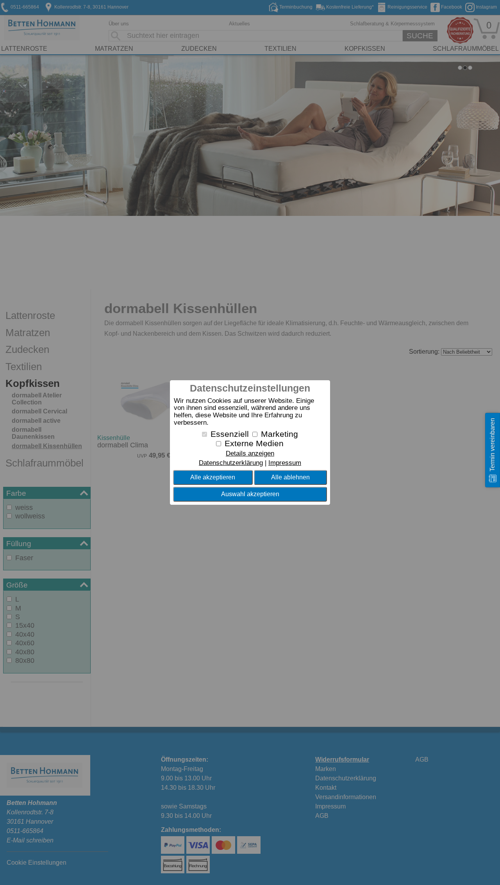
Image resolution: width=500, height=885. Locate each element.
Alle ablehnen (290, 477)
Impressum (284, 463)
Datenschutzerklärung (231, 463)
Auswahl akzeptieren (250, 494)
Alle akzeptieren (212, 477)
